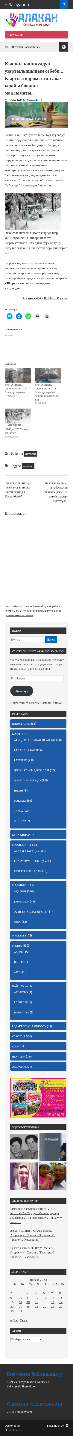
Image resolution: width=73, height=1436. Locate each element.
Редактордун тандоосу (29, 1026)
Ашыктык (21, 992)
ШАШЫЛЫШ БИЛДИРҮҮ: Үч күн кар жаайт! (16, 429)
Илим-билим (21, 724)
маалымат (28, 466)
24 (20, 1306)
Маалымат (30, 454)
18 (28, 1302)
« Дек (14, 1320)
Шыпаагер (21, 1012)
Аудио (18, 952)
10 (20, 1297)
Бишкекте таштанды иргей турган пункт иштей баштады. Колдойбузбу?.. (18, 490)
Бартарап (20, 760)
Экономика (20, 1067)
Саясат (17, 1036)
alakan (14, 1230)
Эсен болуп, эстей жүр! (30, 911)
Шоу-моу (18, 1056)
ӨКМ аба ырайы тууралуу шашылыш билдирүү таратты (16, 388)
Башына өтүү (55, 1425)
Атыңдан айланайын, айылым (36, 740)
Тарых (18, 811)
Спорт (16, 1046)
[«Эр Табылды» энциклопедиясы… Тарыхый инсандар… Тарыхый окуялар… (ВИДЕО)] (52, 1147)
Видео (18, 962)
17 (20, 1302)
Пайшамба (20, 986)
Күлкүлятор (21, 835)
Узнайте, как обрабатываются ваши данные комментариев (33, 612)
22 (61, 1302)
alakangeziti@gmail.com (22, 1386)
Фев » (24, 1320)
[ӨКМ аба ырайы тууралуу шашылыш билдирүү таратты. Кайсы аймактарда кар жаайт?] (48, 375)
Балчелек (21, 1002)
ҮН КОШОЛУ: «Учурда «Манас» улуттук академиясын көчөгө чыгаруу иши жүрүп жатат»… (36, 1215)
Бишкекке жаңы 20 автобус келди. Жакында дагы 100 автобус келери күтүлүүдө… (56, 492)
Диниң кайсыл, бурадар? (31, 770)
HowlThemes (13, 1430)
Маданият (19, 885)
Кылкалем (21, 901)
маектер (20, 801)
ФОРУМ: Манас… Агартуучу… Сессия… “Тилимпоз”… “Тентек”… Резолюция (32, 1235)
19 (36, 1302)
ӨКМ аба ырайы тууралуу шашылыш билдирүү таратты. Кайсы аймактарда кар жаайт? (47, 392)
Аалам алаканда (26, 851)
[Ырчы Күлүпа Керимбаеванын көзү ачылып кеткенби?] (24, 1177)
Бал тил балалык (26, 750)
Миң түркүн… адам (28, 871)
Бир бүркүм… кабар (27, 861)
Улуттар (20, 821)
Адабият (20, 891)
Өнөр (17, 922)
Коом (16, 734)
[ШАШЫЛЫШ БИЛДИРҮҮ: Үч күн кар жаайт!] (18, 416)
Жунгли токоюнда (27, 780)
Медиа (17, 945)
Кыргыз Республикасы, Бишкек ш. (29, 1382)
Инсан (18, 790)
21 (52, 1302)
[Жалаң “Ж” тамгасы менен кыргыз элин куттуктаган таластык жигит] (52, 1177)
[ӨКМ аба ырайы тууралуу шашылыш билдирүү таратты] (18, 375)
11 (28, 1297)
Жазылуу (21, 690)
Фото (18, 972)
